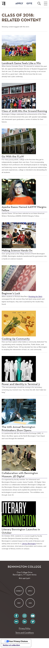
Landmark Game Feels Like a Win (21, 63)
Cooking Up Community (16, 338)
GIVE (29, 3)
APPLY (19, 3)
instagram (24, 615)
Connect (19, 590)
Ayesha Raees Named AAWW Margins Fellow (24, 209)
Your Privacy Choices (18, 641)
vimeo (32, 620)
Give (30, 603)
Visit (19, 603)
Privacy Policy (24, 628)
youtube (32, 615)
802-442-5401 (24, 578)
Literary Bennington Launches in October (21, 531)
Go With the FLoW (13, 156)
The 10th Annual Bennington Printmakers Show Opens (18, 429)
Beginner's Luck (11, 293)
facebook (16, 615)
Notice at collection (11, 645)
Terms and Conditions (24, 632)
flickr (16, 620)
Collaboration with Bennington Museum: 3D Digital (20, 475)
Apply (30, 590)
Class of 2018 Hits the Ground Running (24, 111)
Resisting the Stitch (35, 296)
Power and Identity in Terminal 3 (21, 384)
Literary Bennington (29, 543)
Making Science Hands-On (17, 250)
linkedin (24, 620)
